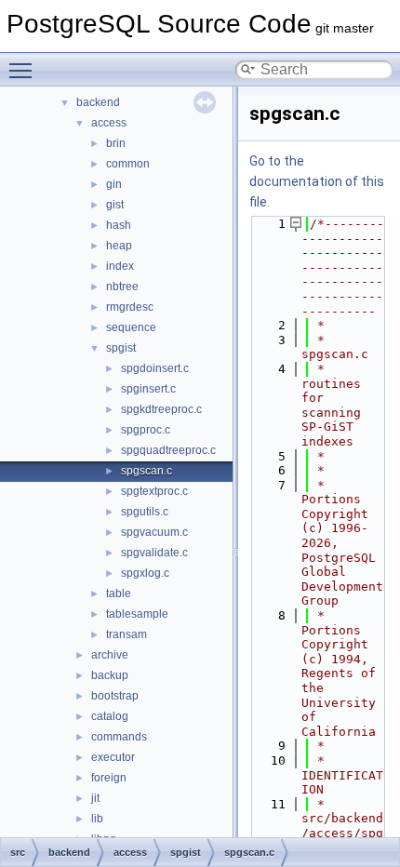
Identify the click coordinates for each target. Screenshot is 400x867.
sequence (131, 327)
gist (115, 204)
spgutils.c (144, 511)
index (120, 266)
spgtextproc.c (154, 491)
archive (109, 654)
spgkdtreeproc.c (161, 409)
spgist (121, 347)
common (128, 163)
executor (113, 757)
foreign (109, 777)
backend (98, 102)
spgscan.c (146, 470)
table (118, 593)
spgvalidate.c (154, 552)
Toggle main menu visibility (24, 70)
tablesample (137, 613)
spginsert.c (148, 388)
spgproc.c (145, 429)
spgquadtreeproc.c (168, 450)
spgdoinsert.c (155, 368)
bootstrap (115, 695)
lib (97, 818)
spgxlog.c (145, 573)
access (109, 122)
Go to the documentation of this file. (316, 181)
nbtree (122, 286)
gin (114, 184)
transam (126, 634)
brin (116, 143)
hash (118, 225)
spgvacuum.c (154, 532)
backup (109, 675)
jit (95, 798)
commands (119, 736)
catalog (109, 716)
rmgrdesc (129, 306)
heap (119, 245)
